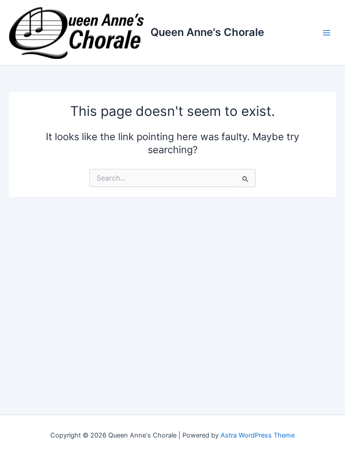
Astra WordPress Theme (258, 435)
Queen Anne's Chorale (207, 32)
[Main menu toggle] (326, 32)
